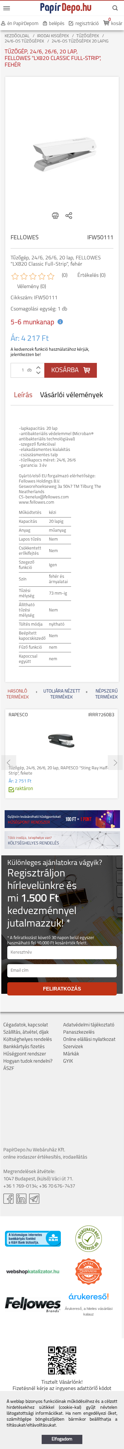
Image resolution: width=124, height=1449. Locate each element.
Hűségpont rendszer (24, 1054)
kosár (116, 23)
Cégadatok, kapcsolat (25, 1025)
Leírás (23, 395)
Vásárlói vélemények (71, 395)
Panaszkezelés (79, 1032)
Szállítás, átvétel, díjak (26, 1032)
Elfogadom (62, 1439)
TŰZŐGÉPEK (87, 36)
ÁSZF (8, 1068)
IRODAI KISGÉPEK (53, 36)
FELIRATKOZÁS (62, 988)
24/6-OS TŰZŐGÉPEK (24, 41)
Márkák (71, 1054)
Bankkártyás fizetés (24, 1047)
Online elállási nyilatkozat (89, 1039)
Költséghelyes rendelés (27, 1039)
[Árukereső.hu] (88, 1251)
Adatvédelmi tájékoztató (88, 1025)
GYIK (68, 1061)
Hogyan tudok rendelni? (28, 1061)
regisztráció (87, 23)
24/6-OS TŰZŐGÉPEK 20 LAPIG (80, 41)
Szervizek (73, 1047)
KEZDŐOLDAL (17, 36)
